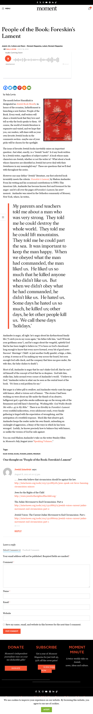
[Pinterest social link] (49, 2)
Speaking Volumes (43, 441)
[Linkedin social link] (52, 2)
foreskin (23, 454)
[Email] (29, 88)
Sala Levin (11, 49)
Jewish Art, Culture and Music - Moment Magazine (21, 46)
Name (6, 591)
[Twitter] (10, 88)
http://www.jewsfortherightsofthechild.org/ (35, 496)
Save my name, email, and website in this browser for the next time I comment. (43, 624)
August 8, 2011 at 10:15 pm (27, 474)
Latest (44, 46)
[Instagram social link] (43, 2)
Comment (8, 562)
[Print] (24, 88)
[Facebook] (5, 88)
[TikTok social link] (55, 2)
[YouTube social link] (46, 2)
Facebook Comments (31, 550)
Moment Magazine (55, 46)
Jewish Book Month (26, 104)
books (16, 454)
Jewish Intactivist (23, 469)
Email (6, 602)
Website (7, 613)
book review (8, 454)
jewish (29, 454)
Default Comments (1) (12, 550)
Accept (46, 709)
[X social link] (40, 2)
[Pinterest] (19, 88)
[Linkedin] (15, 88)
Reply (18, 531)
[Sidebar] (3, 217)
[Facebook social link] (37, 2)
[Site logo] (46, 8)
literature (36, 454)
